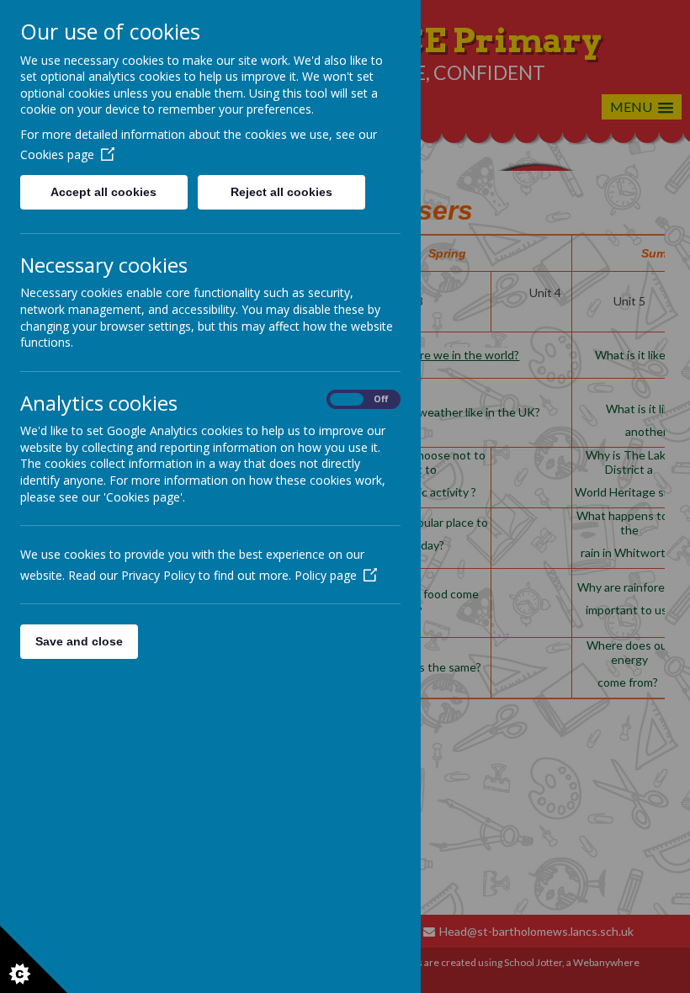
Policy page (326, 575)
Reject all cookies (281, 192)
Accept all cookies (103, 192)
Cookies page (57, 154)
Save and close (79, 641)
